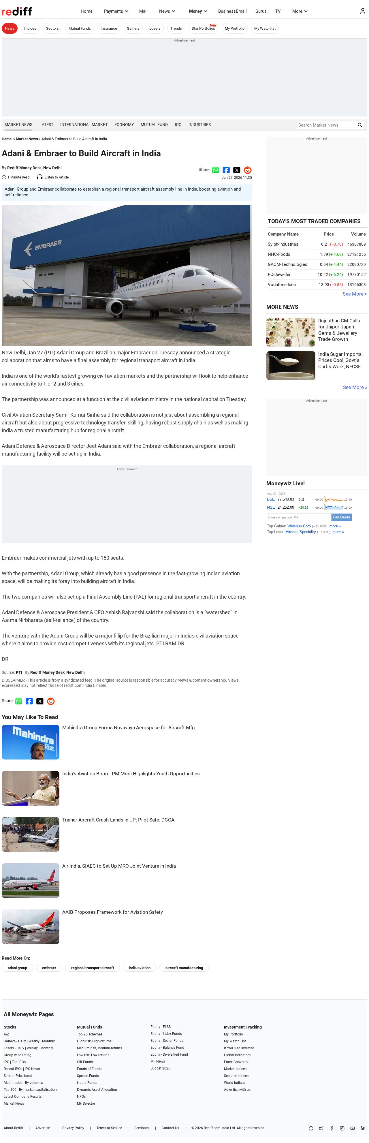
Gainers (133, 28)
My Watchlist (265, 28)
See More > (355, 294)
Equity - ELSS (160, 1027)
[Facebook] (332, 1128)
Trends (176, 28)
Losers (155, 28)
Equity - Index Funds (166, 1034)
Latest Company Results (23, 1097)
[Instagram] (342, 1128)
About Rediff (13, 1128)
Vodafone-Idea (282, 284)
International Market (84, 124)
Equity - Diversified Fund (169, 1054)
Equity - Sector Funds (166, 1041)
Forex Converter (236, 1062)
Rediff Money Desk (24, 168)
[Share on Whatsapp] (215, 169)
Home (87, 11)
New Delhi (52, 168)
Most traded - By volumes (23, 1083)
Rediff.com (212, 1128)
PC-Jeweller (279, 274)
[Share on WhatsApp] (311, 1128)
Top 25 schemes (89, 1034)
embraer (49, 968)
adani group (17, 968)
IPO (178, 124)
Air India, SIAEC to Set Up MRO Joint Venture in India (119, 866)
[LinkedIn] (363, 1128)
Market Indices (235, 1069)
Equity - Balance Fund (167, 1048)
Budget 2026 (160, 1068)
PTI (19, 672)
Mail (143, 11)
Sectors (52, 28)
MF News (157, 1061)
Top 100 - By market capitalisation (30, 1090)
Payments (113, 11)
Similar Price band (18, 1076)
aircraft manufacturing (184, 968)
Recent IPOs (13, 1069)
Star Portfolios (203, 28)
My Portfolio (234, 28)
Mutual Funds (80, 28)
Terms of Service (109, 1128)
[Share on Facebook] (226, 169)
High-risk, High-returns (94, 1041)
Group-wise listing (17, 1055)
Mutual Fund (154, 124)
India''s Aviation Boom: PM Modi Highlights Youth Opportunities (131, 774)
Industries (200, 124)
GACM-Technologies (287, 264)
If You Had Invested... (240, 1048)
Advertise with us (237, 1090)
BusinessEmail (232, 11)
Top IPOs (19, 1062)
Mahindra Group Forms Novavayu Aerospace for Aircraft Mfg (128, 727)
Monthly (48, 1041)
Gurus (261, 11)
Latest (46, 124)
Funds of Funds (89, 1069)
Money (195, 11)
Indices (30, 28)
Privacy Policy (73, 1128)
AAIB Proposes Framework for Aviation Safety (112, 912)
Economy (124, 124)
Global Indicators (237, 1055)
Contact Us (170, 1128)
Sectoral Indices (236, 1076)
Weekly (34, 1041)
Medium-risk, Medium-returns (99, 1048)
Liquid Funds (87, 1083)
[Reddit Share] (246, 169)
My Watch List (235, 1041)
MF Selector (86, 1103)
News (164, 11)
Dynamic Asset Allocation (97, 1090)
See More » (355, 387)
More (297, 11)
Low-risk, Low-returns (93, 1055)
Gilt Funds (85, 1062)
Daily (22, 1041)
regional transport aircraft (92, 968)
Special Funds (88, 1076)
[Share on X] (321, 1128)
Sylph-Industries (283, 244)
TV (278, 11)
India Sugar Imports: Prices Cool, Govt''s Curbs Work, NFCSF (340, 360)
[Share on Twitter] (236, 169)
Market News (18, 124)
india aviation (139, 968)
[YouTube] (352, 1128)
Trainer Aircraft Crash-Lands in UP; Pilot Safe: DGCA (118, 820)
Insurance (109, 28)
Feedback (141, 1128)
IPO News (32, 1069)
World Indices (234, 1083)
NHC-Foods (279, 254)
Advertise (42, 1128)
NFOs (81, 1097)
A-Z (6, 1034)
